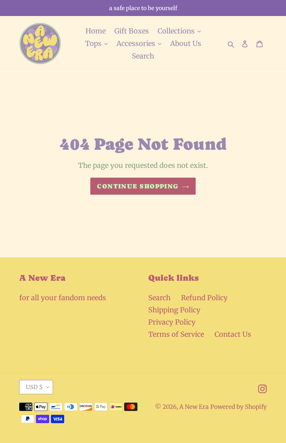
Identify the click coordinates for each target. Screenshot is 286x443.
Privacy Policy (172, 322)
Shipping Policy (174, 309)
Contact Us (232, 334)
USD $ (34, 386)
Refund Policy (204, 297)
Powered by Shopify (238, 407)
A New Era (194, 407)
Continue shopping (137, 186)
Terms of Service (176, 334)
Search (159, 297)
